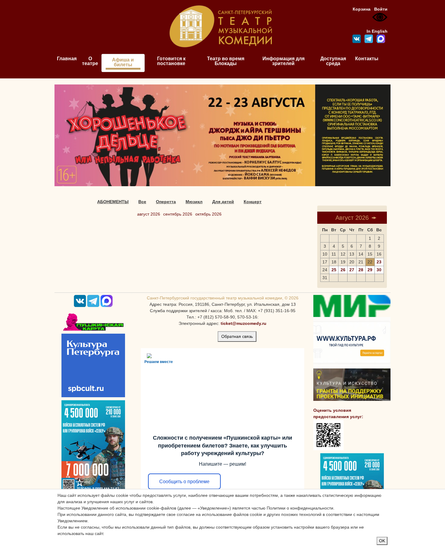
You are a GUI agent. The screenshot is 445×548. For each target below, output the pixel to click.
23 (379, 261)
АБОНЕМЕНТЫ (113, 201)
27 (351, 269)
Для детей (223, 201)
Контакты (366, 58)
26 (343, 269)
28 (360, 269)
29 (370, 269)
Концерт (253, 201)
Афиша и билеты (123, 62)
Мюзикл (194, 201)
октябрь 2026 (208, 214)
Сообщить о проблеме (184, 481)
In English (377, 31)
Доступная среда (333, 61)
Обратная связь (237, 336)
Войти (380, 9)
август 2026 (148, 214)
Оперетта (166, 201)
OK (382, 540)
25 (333, 269)
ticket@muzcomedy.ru (243, 323)
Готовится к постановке (171, 61)
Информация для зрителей (283, 61)
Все (142, 201)
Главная (67, 58)
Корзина (362, 9)
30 (379, 269)
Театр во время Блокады (225, 61)
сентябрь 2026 (177, 214)
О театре (90, 61)
